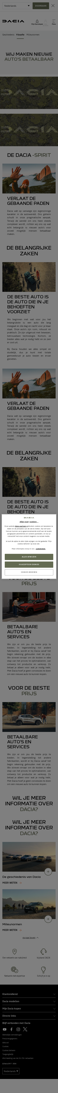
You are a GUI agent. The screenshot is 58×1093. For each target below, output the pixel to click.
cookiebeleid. (41, 549)
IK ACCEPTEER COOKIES (29, 564)
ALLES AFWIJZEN (29, 557)
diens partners (20, 526)
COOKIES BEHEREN (29, 572)
